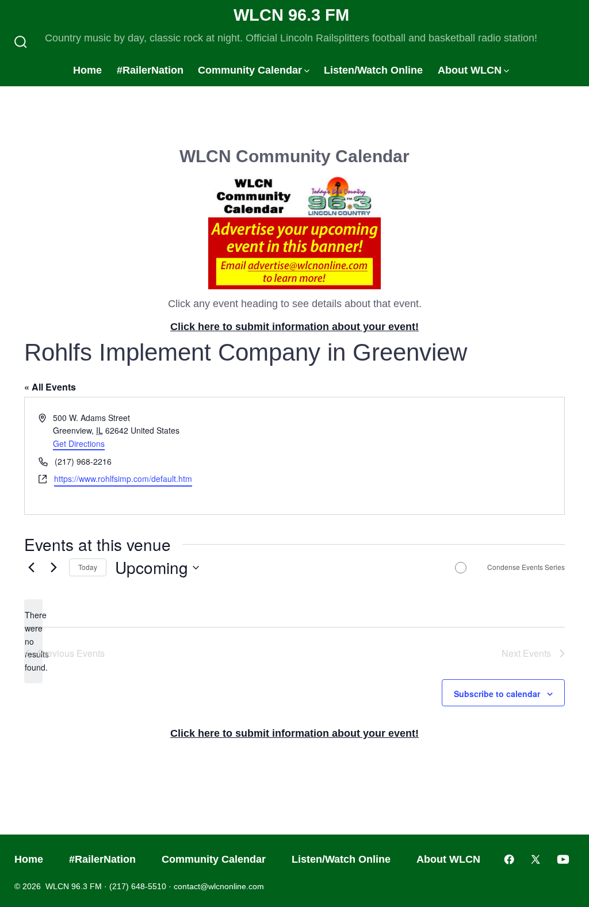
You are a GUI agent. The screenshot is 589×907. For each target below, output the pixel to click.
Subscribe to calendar (497, 693)
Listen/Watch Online (373, 70)
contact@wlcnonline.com (219, 886)
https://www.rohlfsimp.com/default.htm (123, 478)
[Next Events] (53, 568)
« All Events (50, 386)
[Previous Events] (31, 568)
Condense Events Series (526, 567)
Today (87, 567)
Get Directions (79, 443)
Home (87, 70)
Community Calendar (250, 70)
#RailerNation (150, 70)
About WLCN (470, 70)
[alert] (33, 641)
